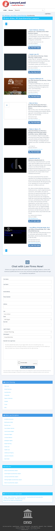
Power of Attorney (8, 398)
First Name (5, 279)
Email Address (6, 291)
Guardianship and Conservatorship (35, 497)
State (4, 316)
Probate (6, 401)
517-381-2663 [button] (35, 221)
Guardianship (7, 392)
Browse (11, 10)
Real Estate (6, 458)
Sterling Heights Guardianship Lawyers (13, 479)
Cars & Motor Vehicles (9, 428)
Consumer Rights (8, 434)
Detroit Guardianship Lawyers (11, 470)
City (4, 311)
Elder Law (6, 386)
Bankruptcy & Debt (8, 422)
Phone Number (6, 296)
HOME (5, 10)
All (3, 15)
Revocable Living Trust (20, 498)
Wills (5, 407)
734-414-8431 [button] (35, 152)
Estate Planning (22, 15)
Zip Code (5, 321)
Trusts (5, 404)
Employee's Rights (8, 440)
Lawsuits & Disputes (8, 455)
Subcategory (6, 334)
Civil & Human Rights (9, 431)
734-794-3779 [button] (35, 72)
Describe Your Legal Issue (9, 340)
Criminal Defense (8, 437)
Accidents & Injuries (8, 419)
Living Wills (6, 395)
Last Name (5, 284)
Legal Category (6, 329)
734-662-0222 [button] (35, 96)
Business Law (7, 425)
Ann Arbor (13, 15)
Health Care (7, 449)
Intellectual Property (9, 452)
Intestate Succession (21, 497)
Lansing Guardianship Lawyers (11, 476)
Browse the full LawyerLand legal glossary (12, 500)
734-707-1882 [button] (35, 48)
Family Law (6, 446)
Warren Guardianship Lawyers (11, 482)
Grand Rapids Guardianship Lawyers (12, 473)
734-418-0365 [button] (35, 122)
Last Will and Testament (8, 498)
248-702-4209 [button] (35, 245)
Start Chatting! (28, 367)
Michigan (7, 15)
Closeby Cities (8, 466)
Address (5, 304)
